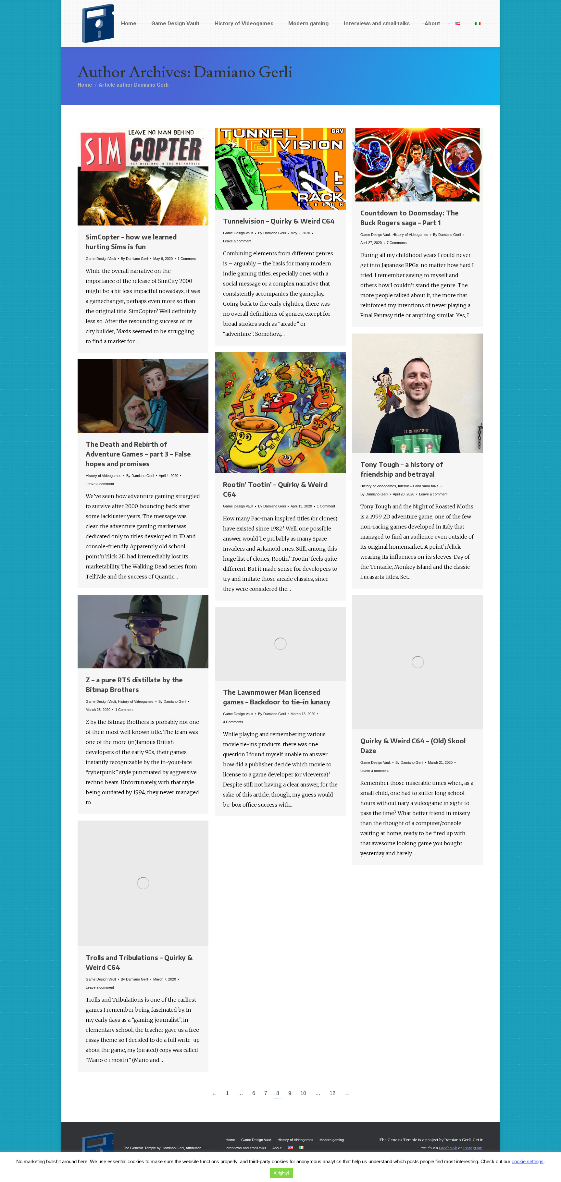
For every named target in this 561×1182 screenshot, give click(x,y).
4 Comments (233, 722)
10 (303, 1093)
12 (332, 1093)
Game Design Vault (101, 259)
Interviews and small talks (418, 486)
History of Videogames (410, 235)
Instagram (472, 1148)
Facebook (448, 1148)
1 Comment (187, 259)
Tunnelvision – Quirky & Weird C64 (279, 221)
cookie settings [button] (527, 1161)
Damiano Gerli (243, 72)
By (134, 259)
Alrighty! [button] (281, 1173)
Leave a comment (237, 241)
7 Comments (397, 243)
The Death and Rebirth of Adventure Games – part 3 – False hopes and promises (138, 454)
